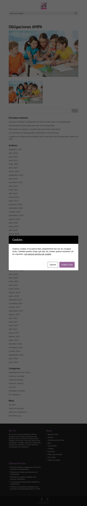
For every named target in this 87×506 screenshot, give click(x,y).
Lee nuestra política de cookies (37, 254)
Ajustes (53, 264)
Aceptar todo (67, 264)
